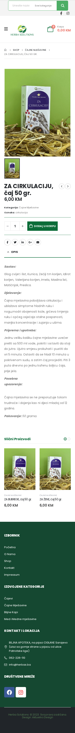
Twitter (15, 242)
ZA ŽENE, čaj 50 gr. (15, 499)
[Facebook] (61, 13)
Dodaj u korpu (45, 226)
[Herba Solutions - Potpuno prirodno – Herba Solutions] (22, 30)
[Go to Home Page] (5, 50)
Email (37, 242)
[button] (65, 439)
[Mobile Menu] (7, 28)
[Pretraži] (62, 5)
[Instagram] (67, 13)
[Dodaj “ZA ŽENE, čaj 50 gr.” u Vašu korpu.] (28, 455)
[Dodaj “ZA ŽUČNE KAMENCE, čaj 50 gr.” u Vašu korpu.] (64, 455)
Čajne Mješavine (29, 207)
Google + (30, 242)
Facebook (7, 242)
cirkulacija (21, 212)
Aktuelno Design (42, 717)
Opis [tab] (14, 252)
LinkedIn (22, 242)
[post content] (19, 469)
